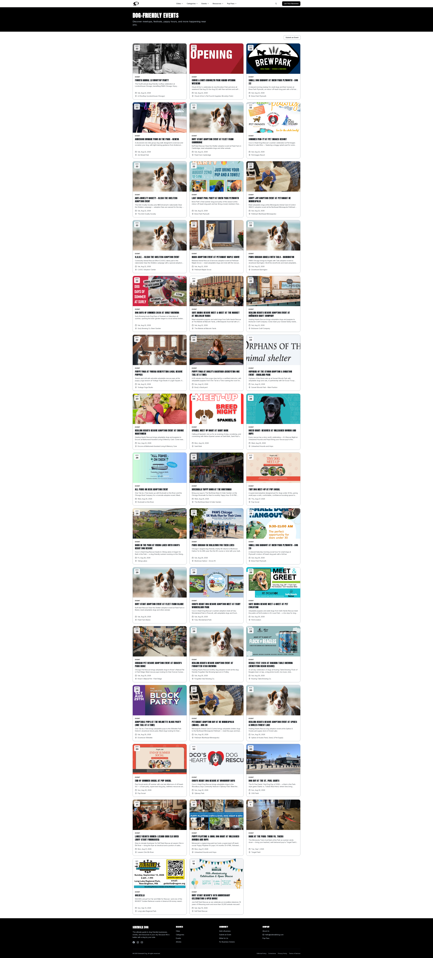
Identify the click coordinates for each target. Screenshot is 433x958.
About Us (266, 931)
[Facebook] (134, 942)
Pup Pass (230, 4)
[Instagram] (138, 942)
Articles (178, 942)
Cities (178, 4)
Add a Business (225, 931)
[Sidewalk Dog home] (136, 3)
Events (204, 4)
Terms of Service (294, 953)
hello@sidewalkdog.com (274, 935)
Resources (217, 4)
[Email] (142, 942)
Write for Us (223, 938)
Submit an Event (292, 37)
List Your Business (291, 4)
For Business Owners (227, 942)
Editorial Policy (261, 953)
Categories (191, 4)
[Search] (276, 3)
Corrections (272, 953)
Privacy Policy (282, 953)
